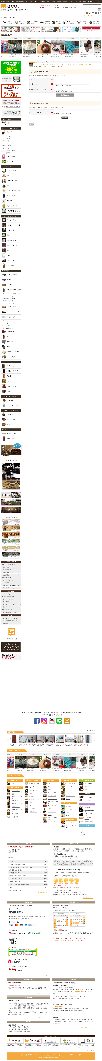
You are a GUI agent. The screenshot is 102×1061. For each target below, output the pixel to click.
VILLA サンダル (52, 821)
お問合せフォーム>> (59, 1006)
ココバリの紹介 (51, 1)
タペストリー (69, 786)
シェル (82, 828)
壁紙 (80, 1055)
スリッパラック (52, 805)
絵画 (31, 793)
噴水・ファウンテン (17, 800)
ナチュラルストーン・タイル (16, 817)
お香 (67, 812)
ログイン (98, 1)
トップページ (32, 62)
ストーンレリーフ (34, 783)
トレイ (49, 783)
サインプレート (34, 808)
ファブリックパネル (35, 799)
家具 (13, 783)
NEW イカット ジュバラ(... (69, 744)
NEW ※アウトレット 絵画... (41, 744)
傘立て (49, 808)
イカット (68, 789)
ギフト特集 (87, 807)
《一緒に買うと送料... (47, 54)
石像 (13, 794)
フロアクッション (70, 796)
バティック (69, 793)
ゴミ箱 (49, 815)
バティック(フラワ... (60, 54)
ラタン (82, 831)
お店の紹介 (23, 1055)
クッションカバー (70, 783)
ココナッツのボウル (32, 54)
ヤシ (81, 836)
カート (92, 1)
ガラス (82, 833)
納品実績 (59, 1)
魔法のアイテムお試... (89, 54)
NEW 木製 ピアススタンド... (14, 744)
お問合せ (85, 1)
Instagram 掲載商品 (89, 821)
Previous (8, 740)
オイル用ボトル (88, 783)
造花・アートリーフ (17, 804)
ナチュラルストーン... (18, 54)
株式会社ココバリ (74, 1055)
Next (94, 740)
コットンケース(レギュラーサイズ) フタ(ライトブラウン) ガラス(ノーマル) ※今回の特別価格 (63, 64)
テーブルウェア (52, 796)
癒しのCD (68, 806)
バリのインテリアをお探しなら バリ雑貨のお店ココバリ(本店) (14, 1044)
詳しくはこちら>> (43, 892)
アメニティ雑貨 (52, 793)
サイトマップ (51, 1055)
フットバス (87, 786)
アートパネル (33, 790)
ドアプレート (33, 812)
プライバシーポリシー (41, 1055)
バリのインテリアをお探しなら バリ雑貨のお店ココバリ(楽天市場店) (33, 1045)
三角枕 (68, 799)
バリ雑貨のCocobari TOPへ (62, 1055)
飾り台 (49, 786)
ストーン (82, 834)
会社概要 (42, 1)
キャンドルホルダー (17, 813)
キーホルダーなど (70, 822)
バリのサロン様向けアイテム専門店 (69, 1044)
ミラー (31, 805)
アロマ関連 (69, 809)
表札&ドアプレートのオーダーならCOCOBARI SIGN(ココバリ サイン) (86, 1045)
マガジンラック (52, 812)
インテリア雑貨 (16, 791)
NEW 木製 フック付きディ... (23, 744)
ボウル (86, 789)
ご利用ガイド (66, 1)
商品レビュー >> (96, 16)
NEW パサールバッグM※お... (50, 744)
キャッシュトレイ (89, 797)
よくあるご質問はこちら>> (86, 1027)
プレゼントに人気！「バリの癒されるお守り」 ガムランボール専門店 (51, 1044)
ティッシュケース (52, 799)
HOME (37, 1)
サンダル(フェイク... (75, 54)
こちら (90, 1021)
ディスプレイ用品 (89, 800)
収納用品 (50, 789)
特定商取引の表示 (31, 1055)
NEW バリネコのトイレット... (60, 744)
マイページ (74, 1)
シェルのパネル (34, 796)
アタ (81, 829)
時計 (31, 802)
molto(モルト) (69, 815)
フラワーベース (16, 807)
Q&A (79, 1)
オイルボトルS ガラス (12, 768)
